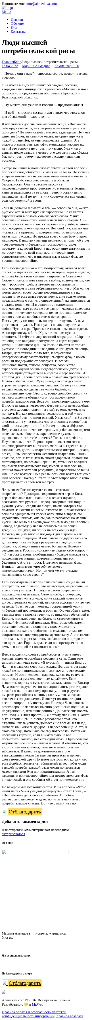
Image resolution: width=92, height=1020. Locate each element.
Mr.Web (37, 1004)
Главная (8, 62)
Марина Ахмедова (36, 66)
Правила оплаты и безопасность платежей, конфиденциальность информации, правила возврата (42, 1014)
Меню (6, 12)
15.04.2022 (10, 66)
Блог (17, 62)
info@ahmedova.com (41, 4)
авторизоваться (13, 834)
